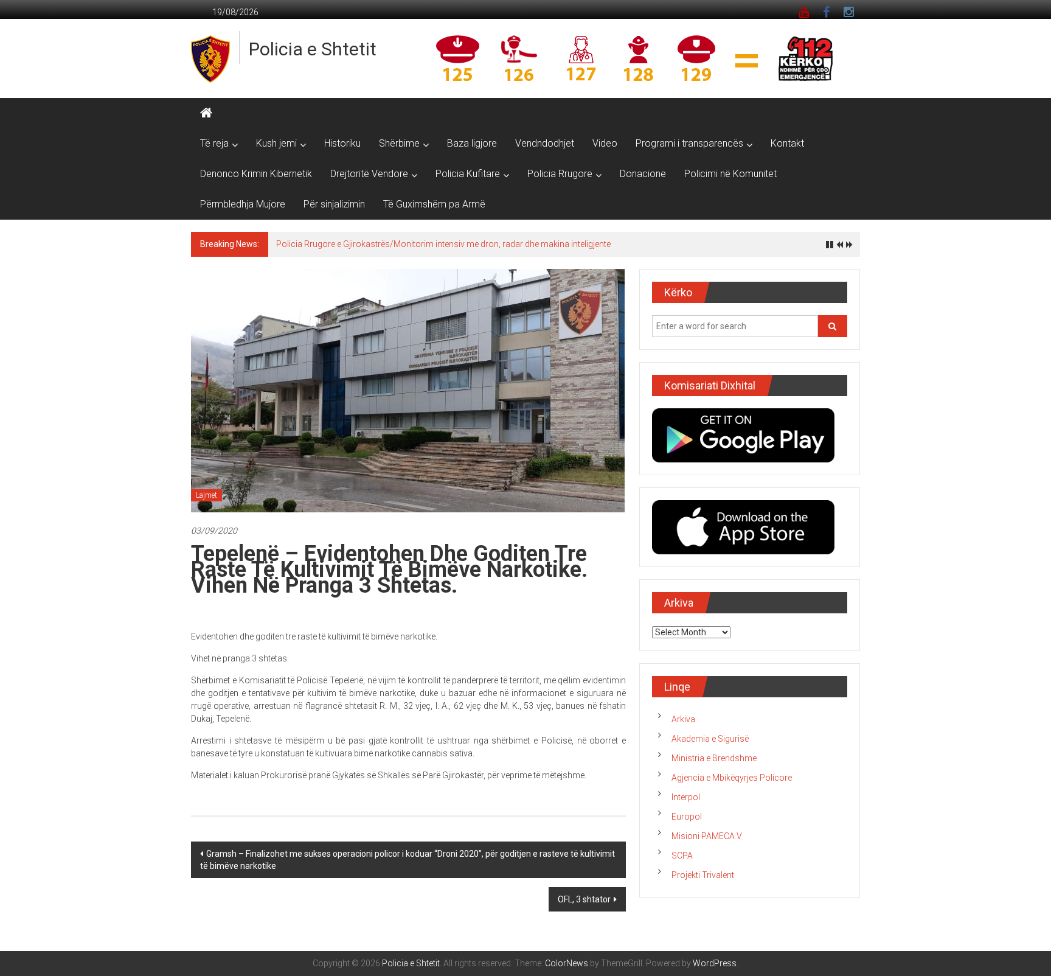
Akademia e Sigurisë (710, 739)
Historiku (342, 143)
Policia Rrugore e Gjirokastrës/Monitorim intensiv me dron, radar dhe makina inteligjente (443, 244)
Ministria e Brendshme (714, 758)
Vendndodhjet (544, 143)
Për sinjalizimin (334, 204)
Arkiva (683, 719)
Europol (686, 816)
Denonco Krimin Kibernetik (256, 174)
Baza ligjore (472, 143)
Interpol (685, 797)
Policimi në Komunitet (730, 174)
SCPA (682, 855)
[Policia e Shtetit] (206, 113)
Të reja (214, 143)
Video (604, 143)
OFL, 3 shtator (584, 899)
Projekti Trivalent (702, 875)
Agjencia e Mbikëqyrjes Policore (731, 778)
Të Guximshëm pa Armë (434, 204)
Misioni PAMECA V (706, 836)
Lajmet (206, 495)
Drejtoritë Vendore (369, 174)
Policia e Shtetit (312, 49)
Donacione (643, 174)
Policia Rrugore (559, 174)
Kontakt (787, 143)
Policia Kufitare (467, 174)
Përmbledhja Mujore (242, 204)
